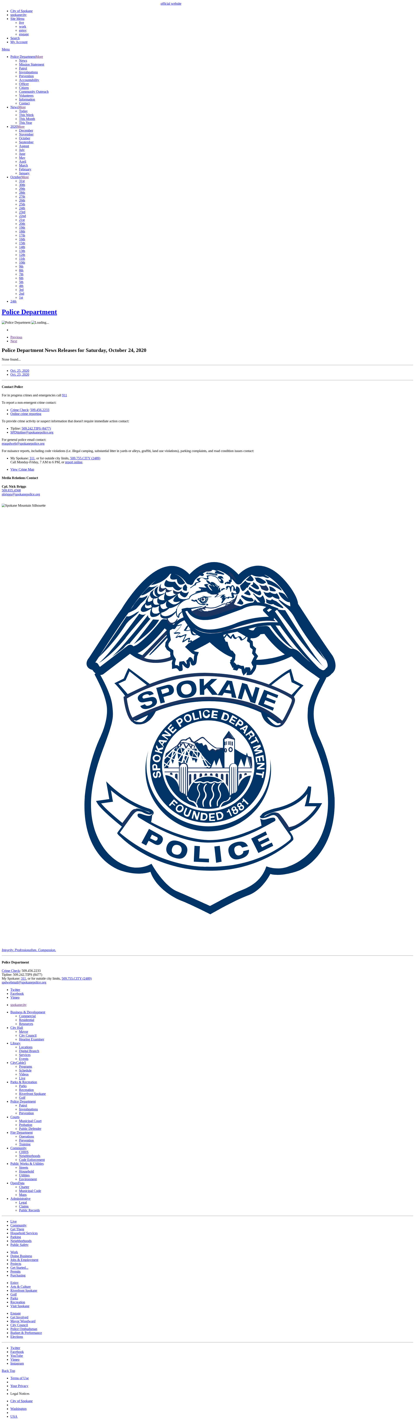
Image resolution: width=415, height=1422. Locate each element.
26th (22, 200)
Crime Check (19, 410)
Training (24, 1144)
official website (171, 3)
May (22, 157)
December (26, 130)
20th (22, 223)
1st (21, 297)
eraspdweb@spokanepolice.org (23, 443)
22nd (22, 216)
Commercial (27, 1016)
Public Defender (30, 1128)
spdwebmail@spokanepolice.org (24, 982)
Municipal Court (30, 1121)
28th (22, 192)
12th (22, 255)
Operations (26, 1136)
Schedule (25, 1070)
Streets (23, 1167)
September (26, 142)
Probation (25, 1125)
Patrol (23, 68)
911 (64, 395)
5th (21, 282)
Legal (23, 1202)
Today (23, 111)
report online (73, 462)
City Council (28, 1035)
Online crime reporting (25, 414)
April (22, 161)
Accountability (29, 80)
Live (22, 1078)
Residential (26, 1020)
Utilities (24, 1175)
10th (22, 262)
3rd (21, 290)
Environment (28, 1179)
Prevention (26, 76)
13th (22, 251)
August (24, 146)
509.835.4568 (11, 490)
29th (22, 189)
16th (22, 239)
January (24, 173)
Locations (25, 1047)
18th (22, 231)
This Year (25, 123)
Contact (24, 103)
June (22, 154)
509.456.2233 (39, 410)
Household (26, 1171)
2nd (21, 293)
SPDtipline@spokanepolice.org (31, 432)
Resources (26, 1024)
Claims (24, 1206)
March (23, 165)
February (25, 169)
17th (22, 235)
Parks (23, 1086)
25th (22, 204)
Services (24, 1055)
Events (23, 1059)
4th (21, 286)
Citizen (24, 88)
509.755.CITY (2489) (85, 458)
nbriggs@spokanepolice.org (21, 494)
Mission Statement (31, 64)
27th (22, 196)
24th (22, 208)
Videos (24, 1074)
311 (32, 458)
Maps (23, 1195)
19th (22, 227)
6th (21, 278)
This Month (27, 119)
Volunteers (26, 95)
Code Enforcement (32, 1160)
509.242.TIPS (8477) (36, 428)
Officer (24, 84)
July (22, 150)
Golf (22, 1097)
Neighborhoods (29, 1156)
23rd (22, 212)
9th (21, 266)
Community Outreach (34, 91)
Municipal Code (30, 1191)
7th (21, 274)
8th (21, 270)
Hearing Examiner (31, 1039)
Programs (25, 1066)
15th (22, 243)
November (26, 134)
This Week (26, 115)
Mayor (23, 1031)
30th (22, 185)
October (24, 138)
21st (22, 220)
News (23, 60)
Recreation (26, 1090)
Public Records (29, 1210)
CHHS (24, 1152)
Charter (24, 1187)
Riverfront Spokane (32, 1094)
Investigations (28, 72)
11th (22, 258)
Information (27, 99)
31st (22, 181)
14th (22, 247)
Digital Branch (29, 1051)
